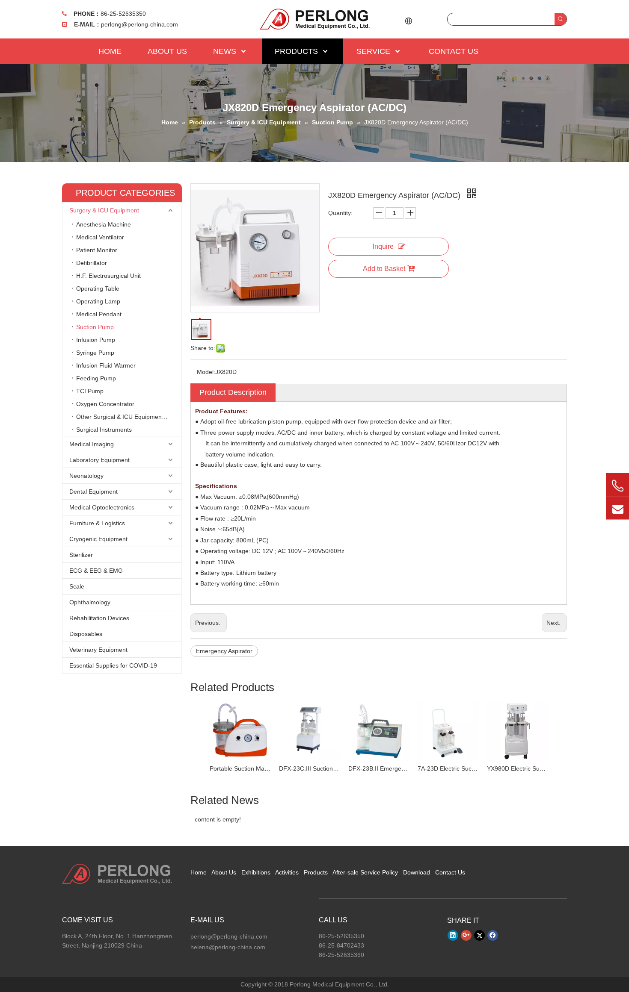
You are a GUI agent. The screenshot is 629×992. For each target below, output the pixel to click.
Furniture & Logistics (97, 523)
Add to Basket (384, 268)
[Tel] (617, 485)
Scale (76, 586)
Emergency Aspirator (224, 651)
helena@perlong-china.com (227, 947)
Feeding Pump (96, 378)
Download (416, 872)
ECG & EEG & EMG (96, 570)
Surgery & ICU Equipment (104, 210)
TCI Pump (90, 391)
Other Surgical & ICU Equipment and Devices (128, 416)
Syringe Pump (95, 352)
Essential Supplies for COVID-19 (113, 665)
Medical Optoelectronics (101, 507)
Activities (287, 872)
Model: (206, 371)
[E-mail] (617, 507)
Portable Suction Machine (240, 768)
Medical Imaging (91, 444)
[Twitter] (479, 935)
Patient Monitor (96, 250)
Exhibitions (255, 872)
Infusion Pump (95, 339)
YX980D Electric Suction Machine (517, 768)
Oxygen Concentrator (105, 403)
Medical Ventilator (100, 237)
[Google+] (466, 935)
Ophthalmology (89, 602)
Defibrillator (91, 262)
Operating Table (97, 288)
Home (198, 872)
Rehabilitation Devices (99, 618)
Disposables (85, 633)
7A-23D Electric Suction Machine (448, 768)
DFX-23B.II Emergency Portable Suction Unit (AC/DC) (378, 768)
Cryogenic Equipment (98, 539)
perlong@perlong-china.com (139, 24)
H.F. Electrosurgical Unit (108, 275)
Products (316, 872)
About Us (223, 872)
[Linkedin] (453, 935)
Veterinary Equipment (98, 649)
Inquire (383, 246)
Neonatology (86, 475)
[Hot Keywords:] (561, 19)
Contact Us (450, 872)
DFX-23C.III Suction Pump (309, 768)
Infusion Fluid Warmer (106, 365)
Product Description (233, 392)
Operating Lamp (98, 301)
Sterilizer (81, 554)
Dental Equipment (93, 491)
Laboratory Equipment (99, 459)
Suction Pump (95, 327)
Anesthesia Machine (103, 224)
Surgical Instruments (104, 429)
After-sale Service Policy (365, 872)
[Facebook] (492, 935)
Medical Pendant (99, 314)
